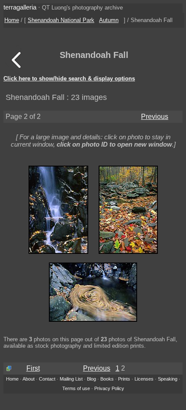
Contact (47, 378)
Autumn (109, 20)
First (33, 368)
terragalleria (19, 7)
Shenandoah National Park (61, 20)
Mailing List (71, 378)
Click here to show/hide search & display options (69, 79)
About (28, 378)
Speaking (167, 378)
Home (11, 20)
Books (107, 378)
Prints (124, 378)
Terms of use (76, 388)
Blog (91, 378)
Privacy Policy (109, 388)
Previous (154, 116)
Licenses (144, 378)
